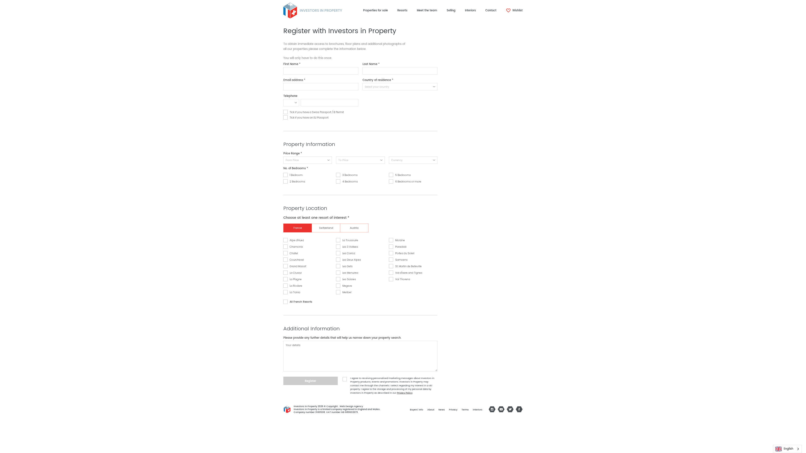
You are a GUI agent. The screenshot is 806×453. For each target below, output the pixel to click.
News (441, 410)
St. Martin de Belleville (408, 266)
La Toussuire (350, 240)
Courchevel (297, 260)
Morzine (400, 240)
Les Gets (347, 266)
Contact (490, 10)
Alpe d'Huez (297, 240)
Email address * (294, 80)
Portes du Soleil (404, 253)
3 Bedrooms (350, 175)
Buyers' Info (416, 410)
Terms (465, 410)
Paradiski (401, 247)
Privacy (453, 410)
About (430, 410)
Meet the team (427, 10)
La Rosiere (296, 286)
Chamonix (296, 247)
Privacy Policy (404, 393)
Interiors (470, 10)
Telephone (290, 96)
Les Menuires (350, 273)
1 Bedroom (296, 175)
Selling (451, 10)
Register (310, 381)
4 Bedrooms (350, 181)
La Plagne (296, 279)
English (788, 449)
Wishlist (517, 10)
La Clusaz (296, 273)
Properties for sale (375, 10)
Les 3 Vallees (350, 247)
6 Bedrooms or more (408, 181)
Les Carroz (348, 253)
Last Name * (371, 64)
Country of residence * (377, 80)
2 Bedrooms (297, 181)
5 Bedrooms (403, 175)
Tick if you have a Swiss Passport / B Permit (317, 112)
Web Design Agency (351, 406)
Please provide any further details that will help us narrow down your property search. (342, 338)
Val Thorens (402, 279)
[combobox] (787, 449)
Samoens (401, 260)
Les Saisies (349, 279)
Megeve (347, 286)
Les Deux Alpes (351, 260)
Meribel (346, 292)
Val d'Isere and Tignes (408, 273)
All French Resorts (301, 302)
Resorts (402, 10)
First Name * (292, 64)
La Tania (295, 292)
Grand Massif (298, 266)
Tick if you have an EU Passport (309, 117)
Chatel (294, 253)
